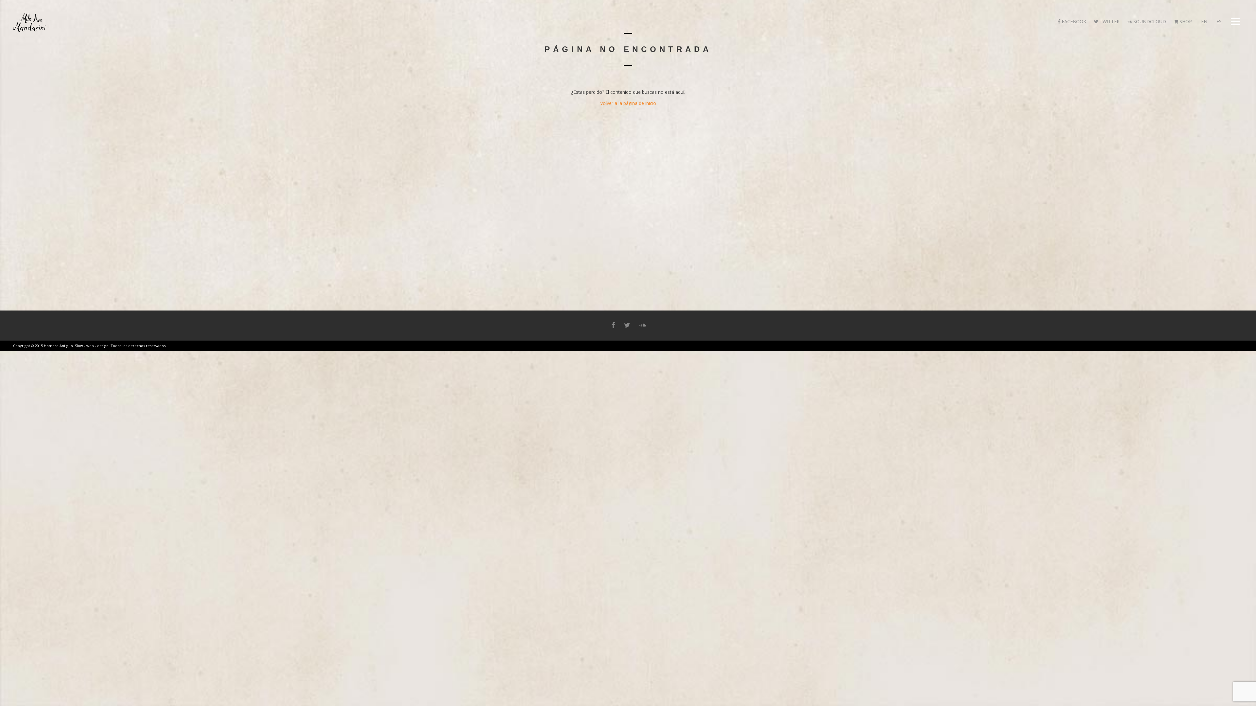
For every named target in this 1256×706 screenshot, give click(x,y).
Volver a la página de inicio (628, 103)
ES (1218, 21)
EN (1203, 21)
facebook (1073, 21)
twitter (1109, 21)
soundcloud (1149, 21)
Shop (1185, 21)
